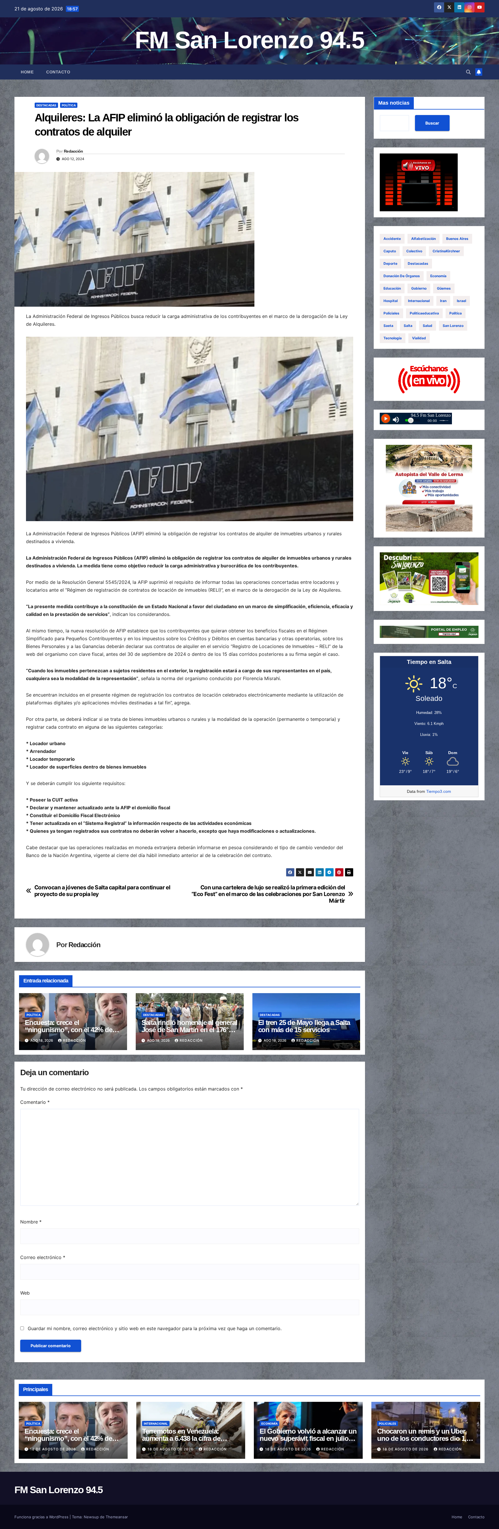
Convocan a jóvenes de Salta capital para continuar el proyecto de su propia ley (102, 890)
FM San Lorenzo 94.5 (249, 40)
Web (25, 1293)
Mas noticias (393, 103)
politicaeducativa (424, 313)
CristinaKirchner (446, 251)
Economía (438, 276)
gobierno (419, 288)
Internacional (419, 301)
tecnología (392, 338)
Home (27, 72)
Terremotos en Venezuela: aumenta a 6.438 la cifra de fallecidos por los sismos (181, 1438)
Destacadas (46, 105)
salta (408, 325)
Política (69, 105)
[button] (468, 72)
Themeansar (117, 1517)
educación (392, 288)
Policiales (391, 313)
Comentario (35, 1102)
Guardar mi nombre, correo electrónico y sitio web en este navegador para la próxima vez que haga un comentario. (155, 1328)
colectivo (414, 251)
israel (461, 301)
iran (443, 301)
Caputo (389, 251)
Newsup (91, 1517)
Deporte (390, 263)
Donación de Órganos (401, 276)
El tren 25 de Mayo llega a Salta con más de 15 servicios (304, 1026)
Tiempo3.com (438, 791)
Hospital (390, 301)
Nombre (31, 1222)
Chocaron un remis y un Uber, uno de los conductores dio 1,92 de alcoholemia (425, 1438)
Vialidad (419, 338)
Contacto (58, 72)
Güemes (444, 288)
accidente (392, 238)
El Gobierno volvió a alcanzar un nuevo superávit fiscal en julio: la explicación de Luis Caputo (308, 1438)
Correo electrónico (42, 1257)
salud (427, 325)
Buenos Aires (457, 238)
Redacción (73, 151)
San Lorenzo (453, 325)
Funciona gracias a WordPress (42, 1517)
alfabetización (423, 238)
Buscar (432, 123)
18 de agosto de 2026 (53, 1449)
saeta (388, 325)
